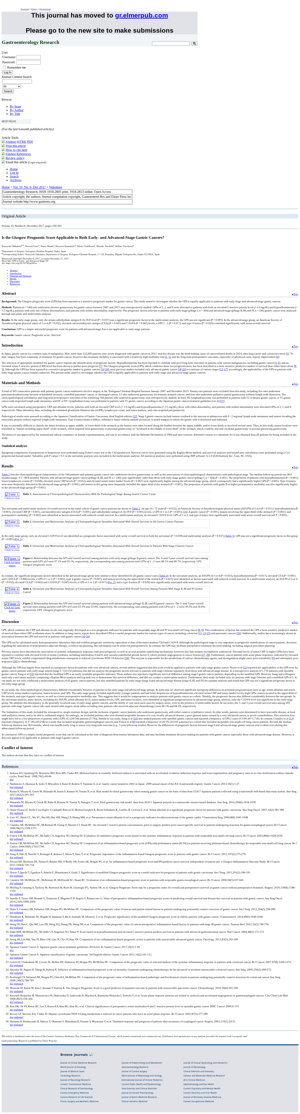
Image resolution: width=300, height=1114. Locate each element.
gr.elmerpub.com (141, 15)
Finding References (18, 154)
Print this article (16, 146)
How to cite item (16, 150)
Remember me (16, 67)
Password (8, 62)
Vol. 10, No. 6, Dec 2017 (29, 187)
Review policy (15, 158)
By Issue (15, 106)
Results (13, 279)
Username (8, 57)
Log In (14, 173)
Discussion (15, 281)
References (15, 284)
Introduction (16, 273)
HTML (21, 141)
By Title (15, 114)
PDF (30, 141)
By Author (16, 110)
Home (14, 169)
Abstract (11, 141)
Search (14, 176)
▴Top (295, 294)
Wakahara (55, 187)
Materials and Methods (20, 276)
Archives (15, 180)
